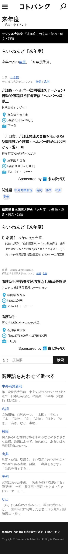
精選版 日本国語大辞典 (17, 209)
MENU (4, 7)
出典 (58, 190)
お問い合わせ (52, 531)
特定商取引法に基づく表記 (28, 531)
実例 (6, 196)
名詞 (39, 190)
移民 (49, 190)
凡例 (46, 81)
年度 (22, 62)
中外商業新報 (23, 190)
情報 (39, 81)
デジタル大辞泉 (12, 33)
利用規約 (7, 531)
